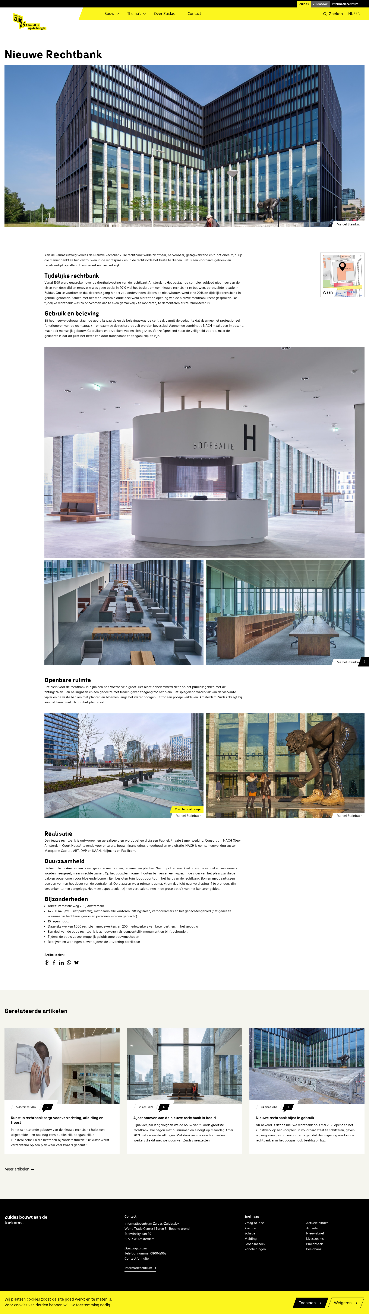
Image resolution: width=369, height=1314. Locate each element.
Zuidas (304, 4)
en (358, 14)
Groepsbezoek (255, 1244)
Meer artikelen (16, 1169)
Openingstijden (135, 1248)
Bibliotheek (314, 1244)
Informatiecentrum (345, 4)
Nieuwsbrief (315, 1233)
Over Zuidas (164, 13)
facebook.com (54, 962)
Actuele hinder (317, 1223)
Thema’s (134, 13)
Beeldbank (314, 1249)
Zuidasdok (320, 4)
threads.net (46, 962)
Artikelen (312, 1228)
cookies (33, 1299)
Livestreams (315, 1238)
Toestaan (307, 1303)
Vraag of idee (254, 1223)
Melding (251, 1238)
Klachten (251, 1228)
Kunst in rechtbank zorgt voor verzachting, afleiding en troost (57, 1120)
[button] (333, 13)
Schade (250, 1233)
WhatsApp (69, 962)
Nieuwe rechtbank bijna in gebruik (285, 1118)
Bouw (109, 13)
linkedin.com (61, 962)
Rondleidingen (255, 1249)
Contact (194, 13)
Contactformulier (137, 1258)
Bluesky (76, 962)
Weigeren (343, 1303)
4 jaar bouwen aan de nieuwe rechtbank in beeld (174, 1118)
